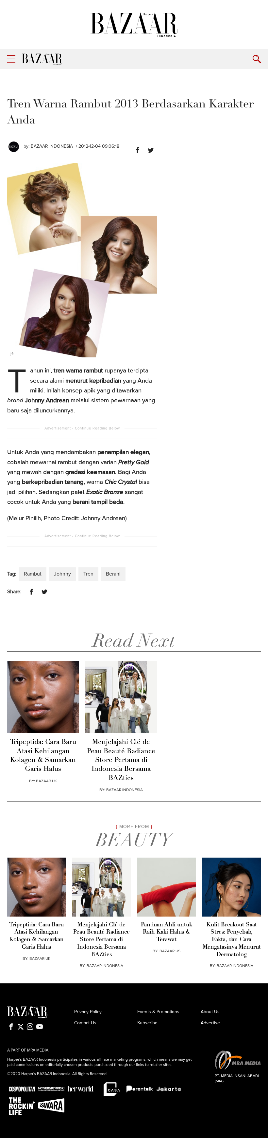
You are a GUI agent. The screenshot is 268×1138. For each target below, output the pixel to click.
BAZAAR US (169, 951)
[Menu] (11, 59)
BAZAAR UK (46, 781)
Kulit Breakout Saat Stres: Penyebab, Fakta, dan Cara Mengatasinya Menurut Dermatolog (232, 940)
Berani (113, 574)
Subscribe (147, 1023)
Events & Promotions (158, 1012)
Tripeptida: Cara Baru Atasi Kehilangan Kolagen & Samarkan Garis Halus (43, 755)
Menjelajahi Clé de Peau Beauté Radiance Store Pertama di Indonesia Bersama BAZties (121, 760)
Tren (88, 574)
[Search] (257, 59)
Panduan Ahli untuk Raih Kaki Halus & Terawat (166, 932)
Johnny (62, 574)
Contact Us (85, 1023)
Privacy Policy (88, 1012)
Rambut (33, 574)
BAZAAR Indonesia (52, 146)
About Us (210, 1012)
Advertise (210, 1023)
